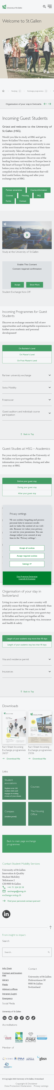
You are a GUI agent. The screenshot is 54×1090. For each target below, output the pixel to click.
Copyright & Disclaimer (27, 579)
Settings (26, 564)
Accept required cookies (27, 556)
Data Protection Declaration (27, 577)
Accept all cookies (27, 548)
